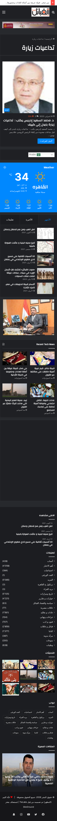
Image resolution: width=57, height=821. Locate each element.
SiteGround (28, 807)
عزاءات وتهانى (46, 617)
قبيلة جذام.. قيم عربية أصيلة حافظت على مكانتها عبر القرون (42, 371)
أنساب (50, 561)
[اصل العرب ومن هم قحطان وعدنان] (45, 233)
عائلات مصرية (47, 608)
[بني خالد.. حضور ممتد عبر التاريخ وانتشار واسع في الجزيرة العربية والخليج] (10, 676)
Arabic (33, 154)
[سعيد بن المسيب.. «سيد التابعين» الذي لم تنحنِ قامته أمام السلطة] (10, 689)
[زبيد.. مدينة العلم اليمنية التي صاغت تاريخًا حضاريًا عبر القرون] (14, 390)
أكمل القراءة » (46, 141)
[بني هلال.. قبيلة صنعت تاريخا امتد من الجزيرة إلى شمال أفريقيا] (46, 664)
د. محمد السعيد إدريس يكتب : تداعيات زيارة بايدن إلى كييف (29, 122)
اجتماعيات (48, 570)
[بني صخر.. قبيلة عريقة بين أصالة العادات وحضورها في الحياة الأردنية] (14, 358)
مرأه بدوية (48, 636)
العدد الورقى (47, 575)
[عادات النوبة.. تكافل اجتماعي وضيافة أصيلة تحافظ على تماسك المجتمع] (42, 390)
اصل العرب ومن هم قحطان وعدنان (19, 229)
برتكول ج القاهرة (45, 584)
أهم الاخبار (48, 566)
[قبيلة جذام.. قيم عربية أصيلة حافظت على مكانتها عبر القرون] (42, 358)
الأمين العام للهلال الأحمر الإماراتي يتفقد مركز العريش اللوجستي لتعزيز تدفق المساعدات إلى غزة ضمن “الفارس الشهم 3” (29, 780)
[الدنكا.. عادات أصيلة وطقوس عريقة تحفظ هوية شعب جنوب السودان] (10, 664)
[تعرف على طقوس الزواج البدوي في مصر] (28, 687)
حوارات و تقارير (46, 598)
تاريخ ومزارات (46, 594)
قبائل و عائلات (46, 626)
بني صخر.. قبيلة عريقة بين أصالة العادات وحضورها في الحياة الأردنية (15, 371)
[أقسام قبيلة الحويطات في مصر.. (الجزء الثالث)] (45, 288)
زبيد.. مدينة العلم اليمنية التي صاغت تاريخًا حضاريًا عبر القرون (15, 403)
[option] (28, 769)
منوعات (49, 640)
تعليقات (10, 219)
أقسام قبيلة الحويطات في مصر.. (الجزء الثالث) (20, 286)
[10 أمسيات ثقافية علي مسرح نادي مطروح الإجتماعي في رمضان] (45, 260)
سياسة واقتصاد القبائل (43, 603)
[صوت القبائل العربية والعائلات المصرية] (40, 12)
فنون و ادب (48, 622)
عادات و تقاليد (47, 612)
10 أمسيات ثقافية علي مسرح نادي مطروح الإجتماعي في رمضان (19, 258)
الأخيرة (29, 219)
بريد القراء (48, 589)
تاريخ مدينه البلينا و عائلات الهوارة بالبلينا (20, 244)
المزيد (50, 580)
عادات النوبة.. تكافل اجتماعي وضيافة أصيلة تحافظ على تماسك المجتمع (44, 405)
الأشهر (48, 219)
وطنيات (49, 645)
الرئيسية (49, 39)
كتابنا (51, 631)
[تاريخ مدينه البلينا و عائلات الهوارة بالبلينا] (45, 247)
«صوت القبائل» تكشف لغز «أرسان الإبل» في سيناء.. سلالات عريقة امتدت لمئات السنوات (20, 273)
